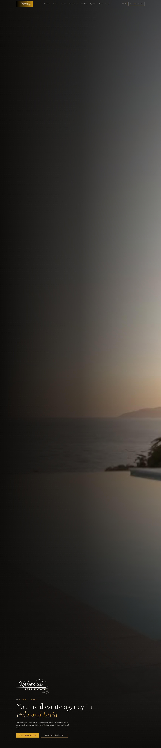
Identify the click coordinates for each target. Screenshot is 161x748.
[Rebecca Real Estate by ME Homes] (24, 4)
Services (55, 4)
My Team (93, 4)
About (100, 4)
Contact (108, 4)
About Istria (84, 4)
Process (63, 4)
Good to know (73, 4)
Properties (47, 4)
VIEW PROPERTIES (27, 735)
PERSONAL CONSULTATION (54, 735)
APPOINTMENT (137, 4)
